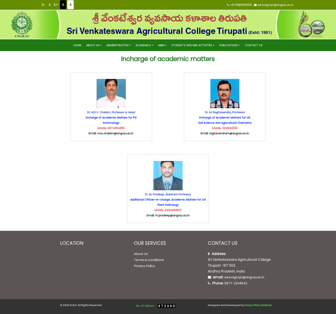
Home (77, 45)
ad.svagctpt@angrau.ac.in (275, 5)
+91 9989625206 (241, 5)
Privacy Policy (144, 266)
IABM (161, 45)
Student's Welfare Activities (192, 45)
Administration (117, 45)
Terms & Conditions (149, 260)
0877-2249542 (235, 283)
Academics (143, 45)
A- (44, 4)
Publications (228, 45)
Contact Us (253, 45)
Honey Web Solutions (258, 305)
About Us (92, 45)
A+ (56, 4)
